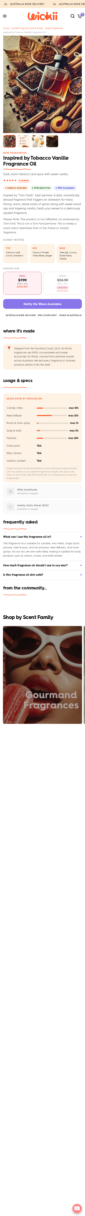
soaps (68, 543)
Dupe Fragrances (54, 28)
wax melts (58, 543)
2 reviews (24, 180)
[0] (79, 16)
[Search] (72, 16)
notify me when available (42, 304)
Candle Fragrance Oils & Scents (27, 28)
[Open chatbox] (77, 1208)
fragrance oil (16, 543)
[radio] (22, 283)
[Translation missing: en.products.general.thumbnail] (9, 141)
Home (6, 28)
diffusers (61, 547)
